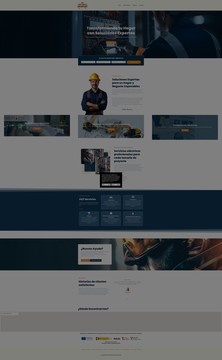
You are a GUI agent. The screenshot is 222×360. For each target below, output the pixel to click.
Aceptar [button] (115, 184)
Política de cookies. (109, 181)
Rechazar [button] (106, 184)
